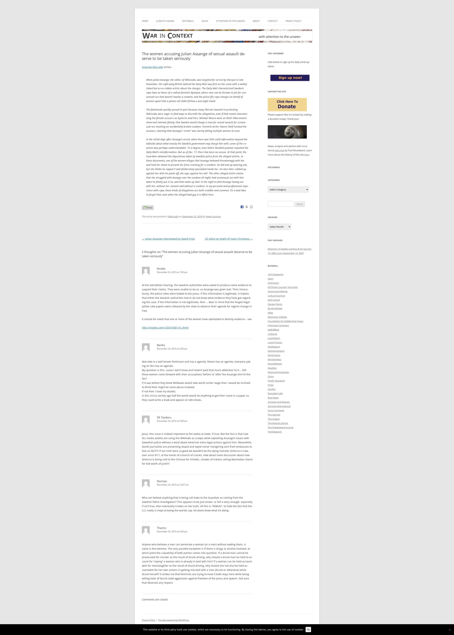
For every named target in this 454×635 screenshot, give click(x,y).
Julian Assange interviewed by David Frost (168, 238)
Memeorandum (276, 350)
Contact (273, 20)
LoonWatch (274, 338)
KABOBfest (273, 329)
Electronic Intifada (277, 316)
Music (205, 20)
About (256, 20)
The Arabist (274, 418)
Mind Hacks (274, 355)
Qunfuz (272, 389)
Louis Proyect (275, 342)
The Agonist (274, 414)
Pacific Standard (276, 380)
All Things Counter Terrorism (283, 287)
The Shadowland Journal (280, 427)
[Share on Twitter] (246, 206)
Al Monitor (273, 282)
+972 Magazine (275, 274)
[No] (449, 629)
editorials (279, 150)
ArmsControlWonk (277, 291)
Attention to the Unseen (230, 20)
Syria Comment (276, 410)
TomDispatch (275, 431)
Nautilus (272, 367)
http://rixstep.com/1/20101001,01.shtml (165, 327)
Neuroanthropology (278, 372)
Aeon (270, 278)
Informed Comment (278, 325)
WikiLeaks (173, 216)
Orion (271, 376)
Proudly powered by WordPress (173, 620)
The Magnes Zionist (278, 423)
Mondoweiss (274, 359)
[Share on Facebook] (242, 206)
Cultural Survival (276, 295)
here (306, 154)
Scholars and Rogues (279, 401)
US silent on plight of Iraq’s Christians (229, 238)
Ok (308, 629)
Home (145, 20)
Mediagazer (274, 346)
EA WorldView (275, 308)
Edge (270, 312)
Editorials (188, 20)
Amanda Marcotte (152, 67)
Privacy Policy (293, 20)
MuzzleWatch (275, 363)
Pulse (270, 384)
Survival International (279, 406)
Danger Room (275, 304)
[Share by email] (251, 206)
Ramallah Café (275, 393)
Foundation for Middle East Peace (285, 321)
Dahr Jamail (274, 299)
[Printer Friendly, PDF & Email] (148, 207)
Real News (273, 397)
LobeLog (272, 333)
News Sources (213, 216)
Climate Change (165, 20)
